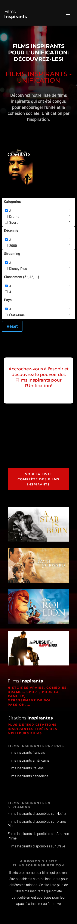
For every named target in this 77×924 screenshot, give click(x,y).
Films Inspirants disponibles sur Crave (36, 846)
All (11, 211)
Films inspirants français (26, 752)
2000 (13, 246)
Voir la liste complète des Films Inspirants (38, 479)
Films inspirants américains (28, 760)
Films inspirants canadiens (28, 776)
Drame (14, 217)
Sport (13, 222)
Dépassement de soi (29, 700)
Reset (12, 326)
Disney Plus (18, 269)
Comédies (56, 688)
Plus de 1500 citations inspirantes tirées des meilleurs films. (32, 729)
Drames (16, 692)
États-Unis (17, 315)
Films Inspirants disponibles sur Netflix (37, 814)
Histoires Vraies (26, 688)
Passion (16, 705)
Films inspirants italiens (26, 768)
